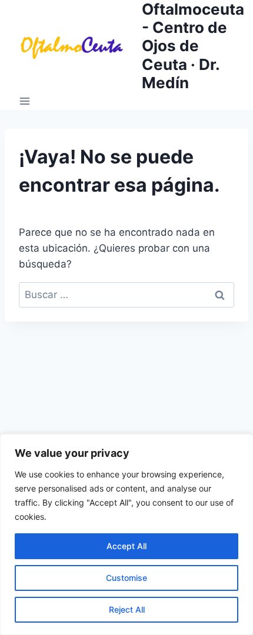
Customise (126, 578)
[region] (126, 534)
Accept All (126, 546)
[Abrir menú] (25, 101)
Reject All (127, 609)
